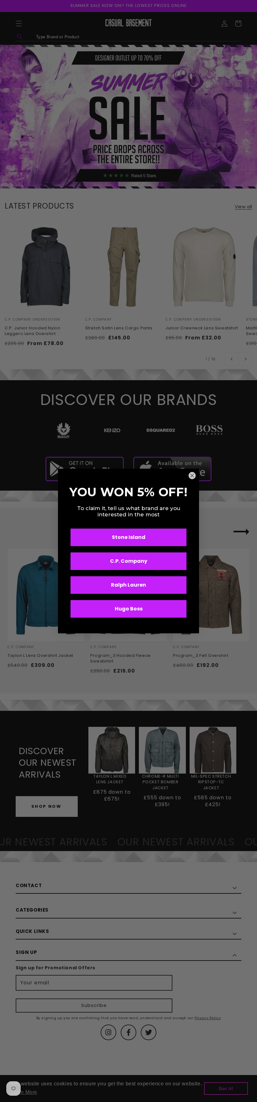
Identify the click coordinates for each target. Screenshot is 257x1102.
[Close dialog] (192, 475)
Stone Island (128, 537)
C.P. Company (128, 561)
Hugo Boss (129, 608)
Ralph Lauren (128, 584)
